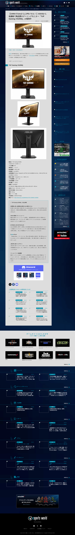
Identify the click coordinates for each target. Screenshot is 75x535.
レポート (44, 6)
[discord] (41, 525)
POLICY (49, 528)
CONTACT (32, 528)
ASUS (10, 53)
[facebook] (34, 526)
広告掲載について (41, 528)
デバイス (50, 6)
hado (12, 234)
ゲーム (32, 6)
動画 (57, 6)
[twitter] (37, 526)
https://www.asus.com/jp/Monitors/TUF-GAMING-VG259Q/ (26, 197)
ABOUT (25, 528)
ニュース (62, 6)
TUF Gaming (31, 55)
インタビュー (19, 6)
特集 (8, 6)
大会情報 (38, 6)
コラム (26, 6)
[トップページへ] (37, 519)
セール (13, 6)
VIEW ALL (65, 42)
